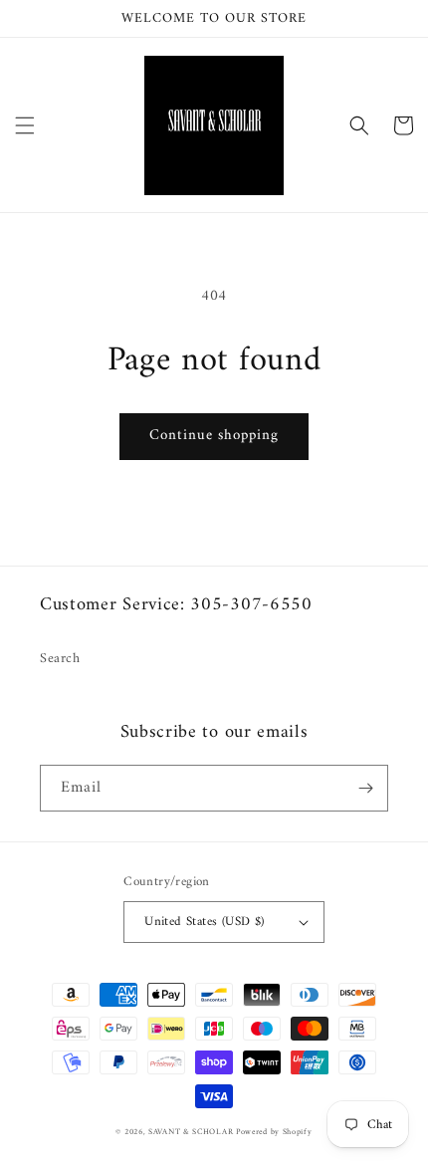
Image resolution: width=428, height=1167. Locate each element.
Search (60, 658)
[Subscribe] (365, 788)
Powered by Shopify (274, 1132)
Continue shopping (214, 435)
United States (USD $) (204, 921)
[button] (25, 125)
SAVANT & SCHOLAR (192, 1132)
